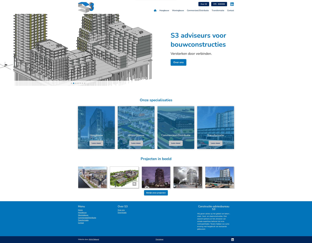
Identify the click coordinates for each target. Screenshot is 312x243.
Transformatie (83, 220)
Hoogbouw (82, 212)
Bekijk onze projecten (156, 192)
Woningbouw (83, 215)
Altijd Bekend (94, 239)
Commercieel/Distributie (87, 218)
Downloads (122, 212)
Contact (81, 223)
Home (80, 210)
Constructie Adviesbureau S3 (93, 7)
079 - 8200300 (219, 4)
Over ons (178, 62)
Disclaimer (159, 239)
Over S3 (204, 4)
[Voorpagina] (155, 10)
